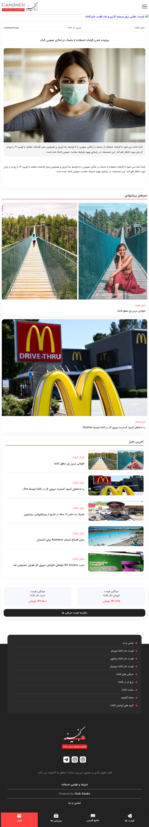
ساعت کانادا (128, 690)
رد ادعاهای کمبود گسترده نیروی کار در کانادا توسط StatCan (114, 427)
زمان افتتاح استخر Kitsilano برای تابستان (60, 540)
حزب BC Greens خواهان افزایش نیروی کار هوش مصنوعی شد (48, 565)
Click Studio (74, 794)
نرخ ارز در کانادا (126, 682)
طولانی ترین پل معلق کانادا (131, 311)
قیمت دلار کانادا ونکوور (122, 659)
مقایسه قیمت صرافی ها (74, 613)
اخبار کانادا (139, 28)
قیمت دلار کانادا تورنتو (122, 651)
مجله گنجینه (127, 698)
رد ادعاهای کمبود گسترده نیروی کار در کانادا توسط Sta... (52, 489)
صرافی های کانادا (125, 674)
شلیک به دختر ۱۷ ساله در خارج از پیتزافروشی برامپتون (54, 514)
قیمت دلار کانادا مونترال (122, 666)
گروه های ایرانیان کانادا (122, 705)
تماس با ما (128, 643)
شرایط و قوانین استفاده (74, 784)
